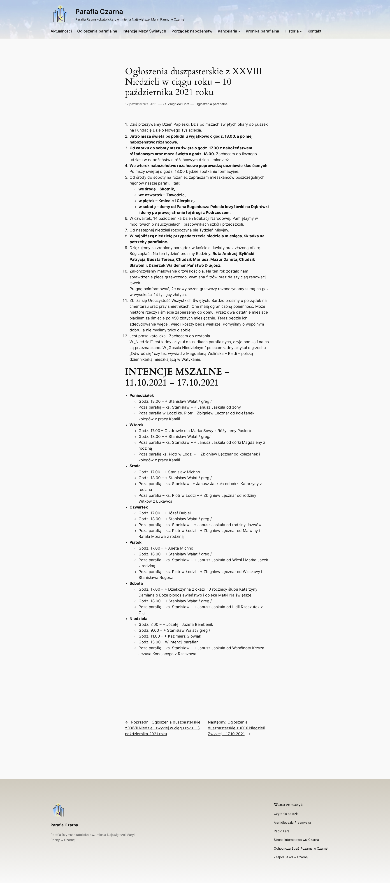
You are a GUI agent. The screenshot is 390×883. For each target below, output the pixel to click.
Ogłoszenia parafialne (211, 104)
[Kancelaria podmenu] (239, 31)
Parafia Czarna (99, 11)
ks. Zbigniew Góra (176, 104)
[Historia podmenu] (301, 31)
